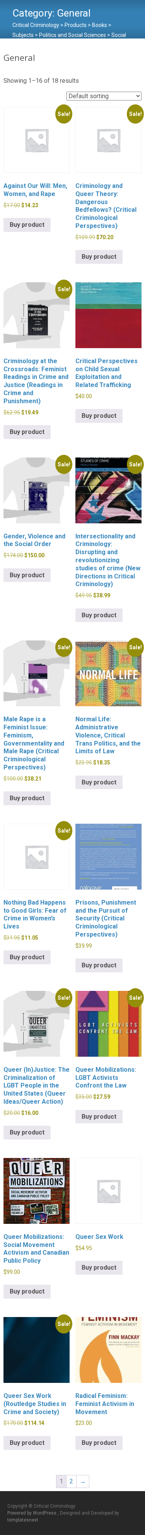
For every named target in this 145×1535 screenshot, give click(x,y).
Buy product (27, 224)
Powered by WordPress (32, 1513)
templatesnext (22, 1520)
